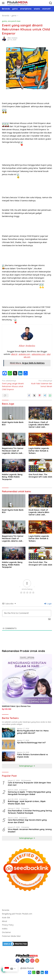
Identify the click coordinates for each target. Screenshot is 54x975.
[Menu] (4, 3)
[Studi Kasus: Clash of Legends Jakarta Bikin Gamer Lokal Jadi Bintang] (40, 413)
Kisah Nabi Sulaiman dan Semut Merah (41, 383)
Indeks (4, 928)
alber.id (14, 354)
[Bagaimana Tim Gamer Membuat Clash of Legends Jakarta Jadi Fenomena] (13, 439)
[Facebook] (18, 961)
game (4, 21)
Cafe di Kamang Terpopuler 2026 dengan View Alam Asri (29, 783)
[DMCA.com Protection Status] (15, 943)
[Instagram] (32, 961)
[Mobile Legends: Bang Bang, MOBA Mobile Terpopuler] (13, 465)
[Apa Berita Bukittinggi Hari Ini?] (8, 744)
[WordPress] (27, 961)
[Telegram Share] (45, 395)
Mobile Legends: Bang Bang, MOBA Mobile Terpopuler (12, 476)
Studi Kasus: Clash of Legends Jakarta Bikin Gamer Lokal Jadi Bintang (39, 424)
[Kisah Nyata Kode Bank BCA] (13, 413)
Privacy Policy (8, 925)
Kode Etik (6, 917)
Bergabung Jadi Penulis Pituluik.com (17, 913)
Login (49, 603)
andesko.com (24, 354)
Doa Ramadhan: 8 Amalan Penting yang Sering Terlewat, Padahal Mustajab (30, 811)
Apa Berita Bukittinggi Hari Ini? (31, 742)
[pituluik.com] (17, 3)
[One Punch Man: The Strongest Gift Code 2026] (40, 465)
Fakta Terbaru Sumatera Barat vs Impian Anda (32, 755)
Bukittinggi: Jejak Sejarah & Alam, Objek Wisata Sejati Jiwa (26, 802)
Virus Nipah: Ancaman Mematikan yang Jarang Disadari (30, 830)
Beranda (5, 910)
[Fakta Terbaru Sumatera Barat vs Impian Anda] (8, 756)
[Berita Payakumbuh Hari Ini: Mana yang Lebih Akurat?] (8, 732)
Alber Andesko (12, 38)
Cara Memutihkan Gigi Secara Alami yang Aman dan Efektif (27, 821)
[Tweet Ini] (34, 395)
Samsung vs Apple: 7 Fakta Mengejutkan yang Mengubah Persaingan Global (29, 793)
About (4, 921)
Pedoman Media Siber (11, 936)
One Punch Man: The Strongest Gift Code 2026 (40, 475)
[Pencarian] (50, 3)
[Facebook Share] (29, 395)
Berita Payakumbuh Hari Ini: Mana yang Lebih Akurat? (32, 732)
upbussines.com (38, 354)
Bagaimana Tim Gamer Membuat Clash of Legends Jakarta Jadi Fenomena (12, 450)
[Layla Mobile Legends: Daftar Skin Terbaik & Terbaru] (40, 439)
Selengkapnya (26, 766)
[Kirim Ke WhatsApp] (50, 395)
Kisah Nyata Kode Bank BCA (12, 423)
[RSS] (37, 961)
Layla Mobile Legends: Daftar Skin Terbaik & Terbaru (39, 450)
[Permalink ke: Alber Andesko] (4, 38)
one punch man (14, 21)
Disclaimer (6, 932)
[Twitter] (22, 961)
